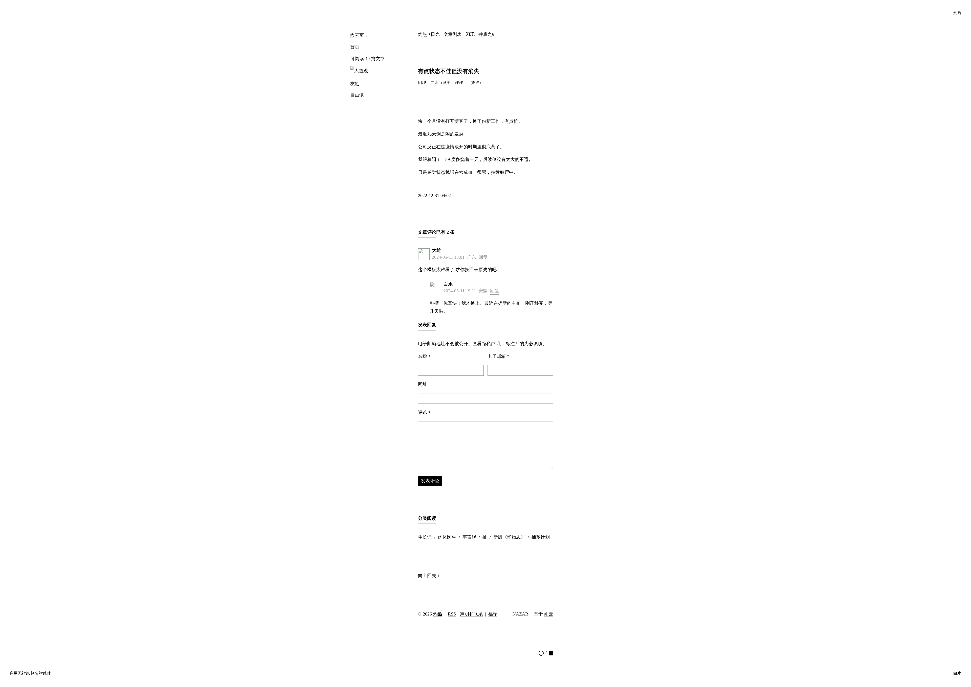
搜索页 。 (360, 35)
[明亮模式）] (541, 652)
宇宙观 (469, 537)
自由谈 (357, 95)
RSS (452, 614)
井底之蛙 (487, 34)
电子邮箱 (498, 356)
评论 (424, 412)
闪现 (470, 34)
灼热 (957, 13)
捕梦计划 (541, 537)
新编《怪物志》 (509, 537)
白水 (448, 284)
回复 (483, 257)
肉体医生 (447, 537)
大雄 (436, 250)
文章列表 (453, 34)
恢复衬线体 (41, 673)
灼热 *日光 (429, 34)
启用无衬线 (20, 673)
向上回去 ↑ (429, 575)
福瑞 (492, 614)
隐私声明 (491, 343)
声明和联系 (471, 614)
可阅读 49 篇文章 (367, 58)
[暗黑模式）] (551, 652)
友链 (354, 83)
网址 (422, 384)
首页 (354, 47)
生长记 (425, 537)
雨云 (548, 614)
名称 (424, 356)
